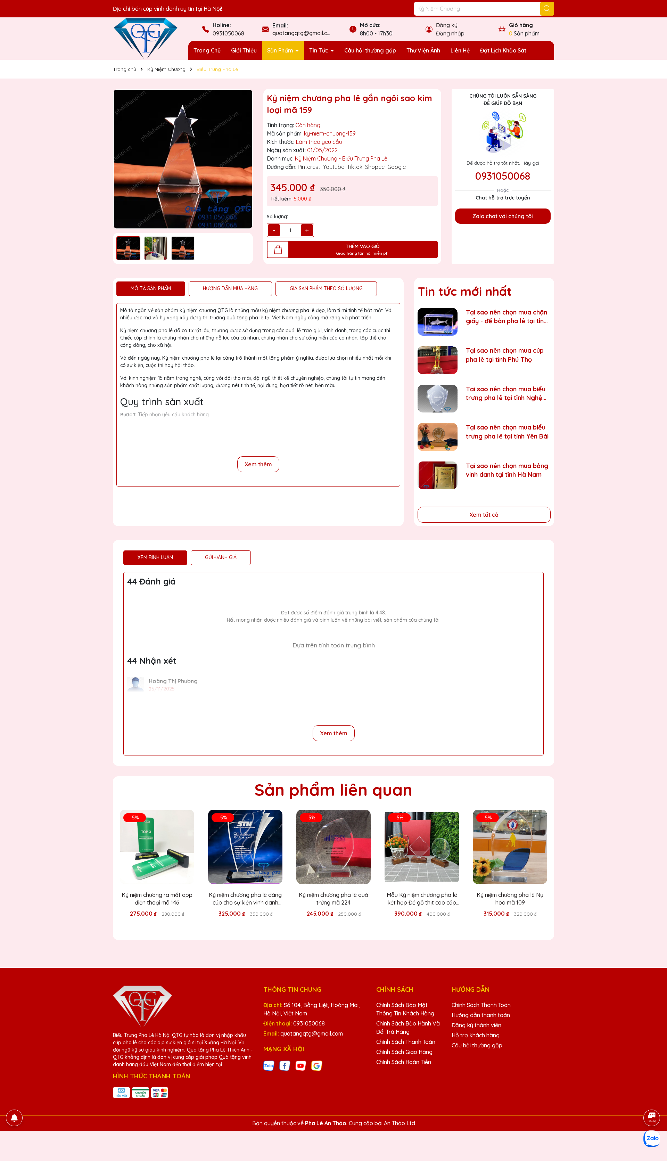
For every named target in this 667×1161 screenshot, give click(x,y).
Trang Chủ (207, 50)
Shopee (375, 166)
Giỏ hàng (521, 25)
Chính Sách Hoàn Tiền (403, 1061)
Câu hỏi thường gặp (370, 50)
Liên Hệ (460, 50)
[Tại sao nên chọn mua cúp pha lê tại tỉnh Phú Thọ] (438, 360)
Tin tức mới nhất (465, 291)
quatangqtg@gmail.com (303, 33)
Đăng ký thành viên (476, 1025)
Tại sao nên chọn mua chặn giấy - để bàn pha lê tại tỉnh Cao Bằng (506, 316)
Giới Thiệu (244, 50)
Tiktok (354, 166)
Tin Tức (319, 50)
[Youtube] (300, 1065)
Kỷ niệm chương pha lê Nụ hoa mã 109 (510, 898)
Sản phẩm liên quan (333, 789)
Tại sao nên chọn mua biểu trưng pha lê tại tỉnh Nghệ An (505, 393)
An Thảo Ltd (399, 1123)
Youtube (333, 166)
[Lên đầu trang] (652, 1098)
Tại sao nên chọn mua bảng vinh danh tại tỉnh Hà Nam (507, 470)
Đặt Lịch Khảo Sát (503, 50)
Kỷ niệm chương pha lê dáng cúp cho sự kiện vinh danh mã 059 (245, 899)
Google (396, 166)
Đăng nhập (450, 33)
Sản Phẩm (281, 50)
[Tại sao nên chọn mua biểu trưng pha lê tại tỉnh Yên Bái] (438, 437)
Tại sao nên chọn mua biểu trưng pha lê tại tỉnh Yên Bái (507, 431)
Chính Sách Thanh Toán (405, 1041)
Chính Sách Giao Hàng (404, 1051)
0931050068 (228, 33)
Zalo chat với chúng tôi (502, 216)
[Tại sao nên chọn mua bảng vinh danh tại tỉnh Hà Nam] (438, 475)
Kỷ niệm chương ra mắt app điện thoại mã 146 (157, 898)
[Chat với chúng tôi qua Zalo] (651, 1138)
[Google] (316, 1065)
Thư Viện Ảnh (423, 50)
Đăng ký (447, 25)
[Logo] (145, 38)
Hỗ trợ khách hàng (476, 1035)
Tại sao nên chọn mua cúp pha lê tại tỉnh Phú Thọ (505, 354)
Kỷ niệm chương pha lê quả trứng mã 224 (333, 898)
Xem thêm (258, 464)
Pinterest (309, 166)
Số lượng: (277, 216)
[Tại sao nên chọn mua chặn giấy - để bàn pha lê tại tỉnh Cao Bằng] (438, 322)
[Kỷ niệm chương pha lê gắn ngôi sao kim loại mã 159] (183, 159)
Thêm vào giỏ (162, 926)
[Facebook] (284, 1065)
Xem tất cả (484, 514)
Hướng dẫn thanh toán (481, 1015)
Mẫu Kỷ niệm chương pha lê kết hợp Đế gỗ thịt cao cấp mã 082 (422, 899)
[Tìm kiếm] (547, 9)
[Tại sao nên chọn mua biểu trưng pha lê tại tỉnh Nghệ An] (438, 399)
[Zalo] (268, 1065)
